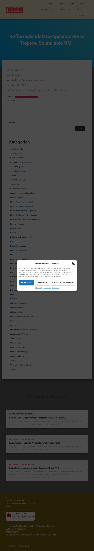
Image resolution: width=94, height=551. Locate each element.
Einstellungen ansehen (63, 283)
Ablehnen (42, 283)
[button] (74, 263)
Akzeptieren (26, 283)
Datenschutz (38, 288)
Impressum (55, 288)
